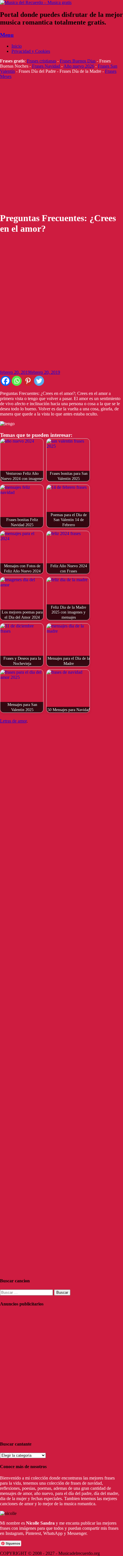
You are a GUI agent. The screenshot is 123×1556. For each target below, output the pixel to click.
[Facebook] (6, 381)
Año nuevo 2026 (79, 66)
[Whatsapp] (17, 381)
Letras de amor (13, 721)
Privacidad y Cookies (30, 51)
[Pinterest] (28, 381)
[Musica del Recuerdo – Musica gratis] (36, 2)
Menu (7, 35)
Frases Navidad (46, 66)
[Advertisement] (61, 145)
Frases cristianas (41, 60)
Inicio (16, 46)
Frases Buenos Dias (78, 60)
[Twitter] (39, 381)
